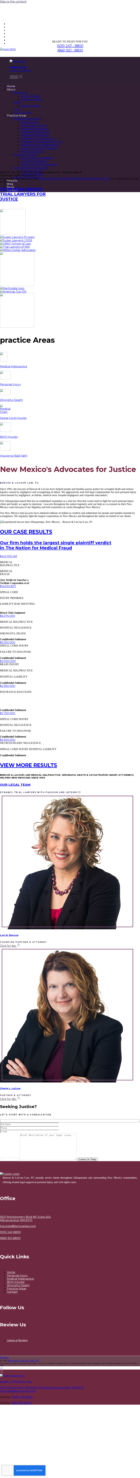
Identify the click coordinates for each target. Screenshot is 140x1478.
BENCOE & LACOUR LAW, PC (90, 178)
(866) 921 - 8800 (70, 50)
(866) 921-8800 (10, 1238)
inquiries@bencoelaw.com (18, 1226)
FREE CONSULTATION (54, 178)
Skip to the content (13, 1)
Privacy (4, 1357)
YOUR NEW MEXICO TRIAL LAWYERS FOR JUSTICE (23, 194)
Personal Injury (17, 1275)
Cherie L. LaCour (10, 1088)
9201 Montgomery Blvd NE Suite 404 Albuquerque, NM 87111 (42, 1387)
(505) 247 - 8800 (70, 46)
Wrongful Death (18, 1285)
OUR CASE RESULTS (26, 532)
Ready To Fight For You (16, 1381)
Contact (12, 1291)
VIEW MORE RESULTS (28, 765)
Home (11, 1272)
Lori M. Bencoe (9, 935)
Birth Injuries (15, 1282)
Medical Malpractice (20, 1278)
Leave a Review (17, 1340)
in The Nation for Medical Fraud (55, 545)
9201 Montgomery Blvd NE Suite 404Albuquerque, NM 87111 (25, 1218)
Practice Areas (16, 1288)
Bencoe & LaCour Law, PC (23, 1360)
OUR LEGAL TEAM (15, 785)
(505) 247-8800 (10, 1232)
